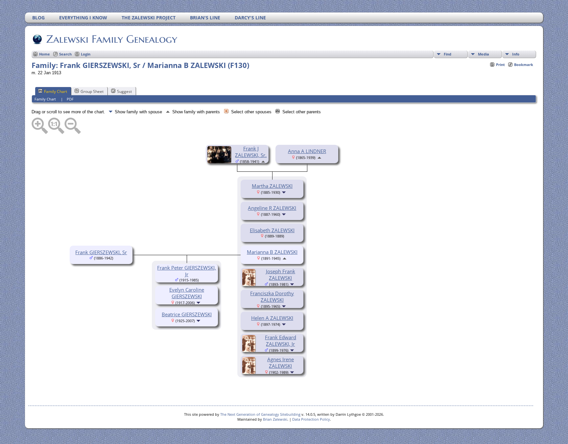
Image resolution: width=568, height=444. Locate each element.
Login (85, 54)
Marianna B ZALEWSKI (272, 252)
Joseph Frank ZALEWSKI (280, 274)
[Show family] (284, 192)
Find (447, 54)
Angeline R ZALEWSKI (272, 208)
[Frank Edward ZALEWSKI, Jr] (249, 350)
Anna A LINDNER (307, 151)
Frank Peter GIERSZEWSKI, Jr (186, 271)
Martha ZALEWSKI (272, 186)
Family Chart (55, 91)
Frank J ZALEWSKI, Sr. (251, 151)
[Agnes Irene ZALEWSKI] (249, 372)
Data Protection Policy (311, 419)
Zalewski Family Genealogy (111, 39)
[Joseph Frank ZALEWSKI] (249, 284)
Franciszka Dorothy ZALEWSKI (272, 296)
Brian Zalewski (275, 419)
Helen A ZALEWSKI (272, 318)
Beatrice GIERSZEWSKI (187, 314)
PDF (70, 99)
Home (44, 54)
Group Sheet (92, 91)
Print (500, 64)
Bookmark (523, 64)
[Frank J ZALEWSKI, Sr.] (220, 161)
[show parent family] (263, 161)
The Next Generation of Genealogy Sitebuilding (260, 414)
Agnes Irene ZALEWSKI (280, 362)
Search (65, 54)
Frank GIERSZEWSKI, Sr (101, 252)
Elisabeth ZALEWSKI (272, 230)
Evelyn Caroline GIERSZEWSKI (186, 293)
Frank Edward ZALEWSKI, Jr (280, 340)
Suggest (124, 91)
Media (483, 54)
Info (515, 54)
